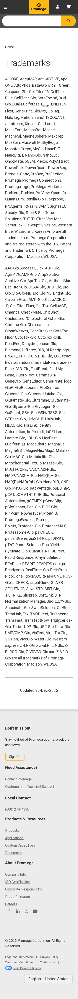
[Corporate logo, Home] (39, 7)
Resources (13, 853)
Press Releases (17, 897)
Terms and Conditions (19, 962)
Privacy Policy (49, 957)
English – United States (48, 979)
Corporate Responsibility (23, 889)
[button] (68, 21)
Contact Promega (18, 779)
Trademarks (47, 962)
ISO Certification (17, 882)
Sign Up (15, 757)
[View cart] (68, 7)
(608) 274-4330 (17, 809)
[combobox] (31, 21)
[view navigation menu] (5, 7)
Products (12, 830)
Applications (14, 838)
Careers (11, 904)
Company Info (15, 874)
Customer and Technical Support (29, 787)
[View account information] (57, 7)
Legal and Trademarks (19, 957)
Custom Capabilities (20, 845)
